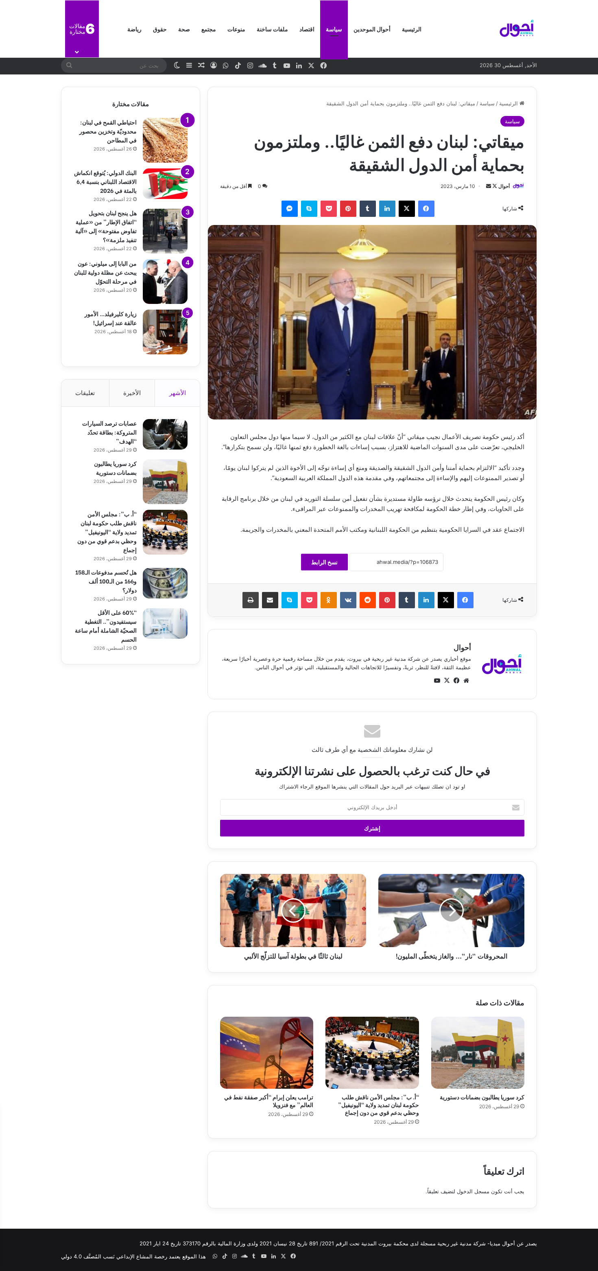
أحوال (504, 186)
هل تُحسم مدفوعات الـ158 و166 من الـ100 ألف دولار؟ (106, 581)
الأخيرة (132, 393)
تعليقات (85, 393)
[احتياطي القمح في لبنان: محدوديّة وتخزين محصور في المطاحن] (165, 140)
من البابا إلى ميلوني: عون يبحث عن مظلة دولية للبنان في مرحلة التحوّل (105, 272)
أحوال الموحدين (372, 28)
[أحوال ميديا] (516, 29)
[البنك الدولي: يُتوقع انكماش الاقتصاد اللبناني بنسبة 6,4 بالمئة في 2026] (165, 183)
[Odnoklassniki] (329, 600)
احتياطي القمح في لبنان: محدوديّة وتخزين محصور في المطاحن (108, 131)
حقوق (160, 28)
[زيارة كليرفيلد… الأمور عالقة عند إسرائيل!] (165, 332)
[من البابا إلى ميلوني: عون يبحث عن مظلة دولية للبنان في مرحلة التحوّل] (165, 281)
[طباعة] (250, 600)
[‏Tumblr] (368, 209)
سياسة (334, 28)
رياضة (134, 28)
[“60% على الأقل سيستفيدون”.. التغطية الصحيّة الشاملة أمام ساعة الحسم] (165, 623)
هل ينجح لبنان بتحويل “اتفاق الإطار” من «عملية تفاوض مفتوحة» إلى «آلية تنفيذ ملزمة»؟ (106, 226)
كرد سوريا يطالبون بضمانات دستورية (482, 1096)
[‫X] (407, 209)
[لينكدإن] (387, 209)
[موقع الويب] (466, 681)
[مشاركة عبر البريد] (270, 600)
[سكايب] (309, 209)
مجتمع (208, 28)
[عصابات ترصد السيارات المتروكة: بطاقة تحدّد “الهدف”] (165, 434)
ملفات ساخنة (272, 28)
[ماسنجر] (290, 209)
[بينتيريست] (348, 209)
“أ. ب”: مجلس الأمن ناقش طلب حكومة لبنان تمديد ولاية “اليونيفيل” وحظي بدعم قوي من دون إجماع (378, 1104)
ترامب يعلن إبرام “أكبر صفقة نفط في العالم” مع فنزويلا (268, 1100)
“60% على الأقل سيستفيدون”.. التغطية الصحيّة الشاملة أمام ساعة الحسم (106, 625)
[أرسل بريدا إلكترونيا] (488, 186)
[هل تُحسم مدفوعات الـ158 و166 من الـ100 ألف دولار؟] (165, 583)
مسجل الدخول (473, 1191)
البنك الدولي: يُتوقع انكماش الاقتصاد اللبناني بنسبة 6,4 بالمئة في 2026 (105, 181)
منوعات (236, 28)
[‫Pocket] (329, 209)
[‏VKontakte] (348, 600)
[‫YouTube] (437, 681)
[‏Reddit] (368, 600)
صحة (184, 28)
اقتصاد (306, 28)
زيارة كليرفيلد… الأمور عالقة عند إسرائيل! (111, 318)
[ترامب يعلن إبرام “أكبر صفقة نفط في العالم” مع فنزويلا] (266, 1052)
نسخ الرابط (324, 562)
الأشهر (177, 393)
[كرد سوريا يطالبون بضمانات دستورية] (477, 1052)
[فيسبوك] (426, 209)
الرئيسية (411, 28)
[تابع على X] (494, 186)
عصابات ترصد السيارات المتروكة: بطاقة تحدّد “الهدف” (109, 432)
